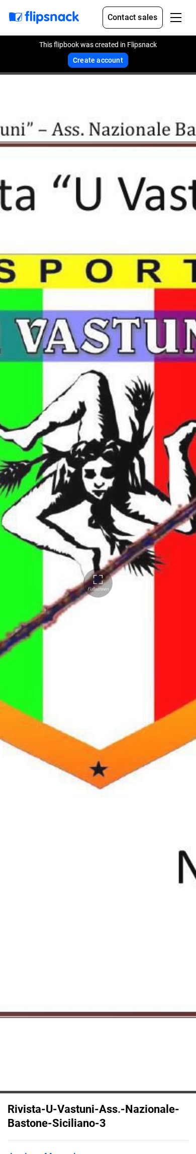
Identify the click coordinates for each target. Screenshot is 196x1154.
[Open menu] (176, 18)
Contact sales (133, 17)
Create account (98, 60)
